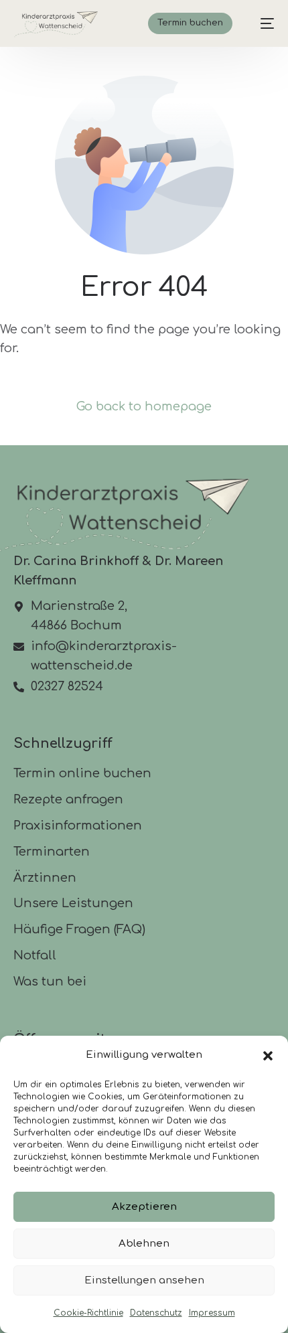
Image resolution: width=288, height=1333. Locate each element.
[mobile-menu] (260, 23)
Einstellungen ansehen (144, 1280)
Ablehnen (144, 1243)
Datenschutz (156, 1313)
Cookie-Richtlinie (88, 1313)
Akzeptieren (144, 1206)
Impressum (212, 1313)
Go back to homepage (144, 406)
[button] (268, 1056)
